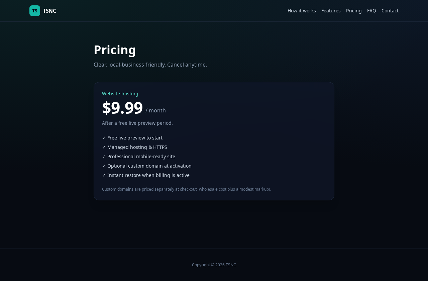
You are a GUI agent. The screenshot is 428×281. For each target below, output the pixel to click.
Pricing (354, 10)
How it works (302, 10)
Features (331, 10)
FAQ (371, 10)
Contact (390, 10)
